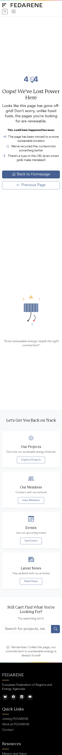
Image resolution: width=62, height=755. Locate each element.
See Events (31, 541)
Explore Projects (31, 460)
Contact (8, 730)
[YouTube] (30, 697)
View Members (31, 500)
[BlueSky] (5, 697)
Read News (31, 581)
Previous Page (33, 185)
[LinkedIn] (22, 697)
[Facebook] (13, 697)
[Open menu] (13, 11)
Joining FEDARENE (15, 719)
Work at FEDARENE (16, 724)
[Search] (5, 11)
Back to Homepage (33, 174)
